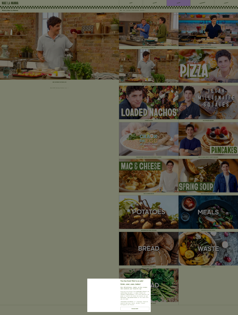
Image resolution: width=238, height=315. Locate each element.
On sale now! (135, 308)
